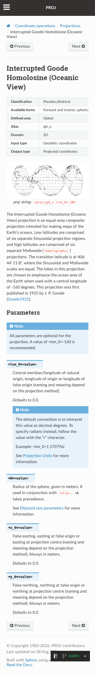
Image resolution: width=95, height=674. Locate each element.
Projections (70, 26)
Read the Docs (19, 665)
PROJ (51, 8)
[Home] (8, 26)
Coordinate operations (35, 26)
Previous (21, 46)
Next (77, 46)
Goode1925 (18, 299)
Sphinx (31, 660)
